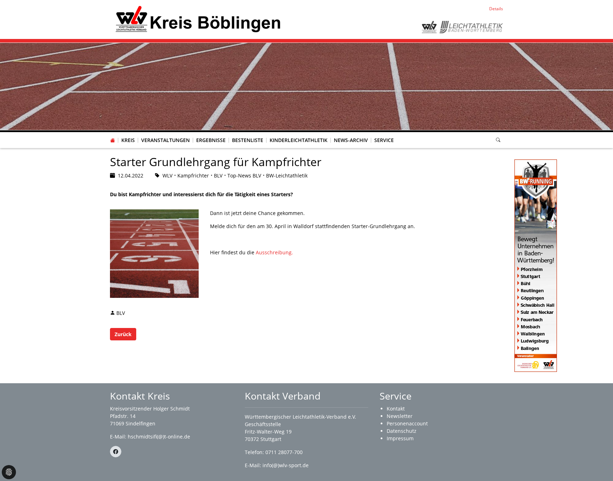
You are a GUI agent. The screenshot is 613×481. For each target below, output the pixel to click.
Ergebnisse (211, 140)
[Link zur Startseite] (196, 19)
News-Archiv (351, 140)
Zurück (123, 334)
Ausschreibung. (274, 252)
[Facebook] (115, 451)
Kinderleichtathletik (298, 140)
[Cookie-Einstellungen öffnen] (9, 472)
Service (384, 140)
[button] (128, 133)
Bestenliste (247, 140)
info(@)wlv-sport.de (286, 465)
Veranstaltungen (165, 140)
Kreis (128, 140)
